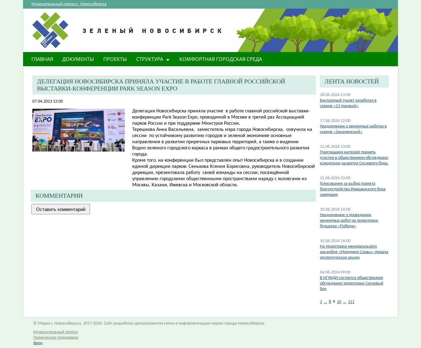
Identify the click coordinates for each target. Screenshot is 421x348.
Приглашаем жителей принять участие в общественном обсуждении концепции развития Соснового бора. (354, 158)
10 (339, 302)
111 (351, 302)
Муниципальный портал (55, 332)
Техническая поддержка (55, 337)
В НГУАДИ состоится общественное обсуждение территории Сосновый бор (351, 283)
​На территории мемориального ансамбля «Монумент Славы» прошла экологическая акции (354, 252)
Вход (38, 343)
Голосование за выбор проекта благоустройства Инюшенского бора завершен (353, 189)
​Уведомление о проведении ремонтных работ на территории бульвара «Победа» (349, 221)
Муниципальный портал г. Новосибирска (69, 4)
